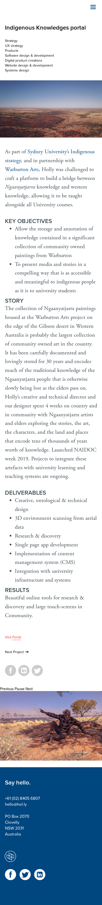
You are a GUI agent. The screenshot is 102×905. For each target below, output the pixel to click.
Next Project (14, 652)
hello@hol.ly (16, 804)
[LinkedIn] (23, 673)
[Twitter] (37, 673)
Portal (16, 637)
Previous (7, 688)
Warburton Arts (22, 169)
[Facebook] (10, 673)
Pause (20, 688)
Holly (29, 12)
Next (29, 688)
